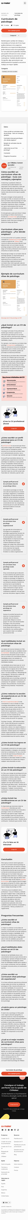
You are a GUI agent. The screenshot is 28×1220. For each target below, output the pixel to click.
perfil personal (7, 446)
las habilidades (5, 653)
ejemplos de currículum (15, 239)
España (3, 1183)
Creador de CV (5, 1138)
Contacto (16, 1167)
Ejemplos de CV (18, 1141)
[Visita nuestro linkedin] (2, 1130)
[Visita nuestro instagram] (8, 1130)
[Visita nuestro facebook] (5, 1130)
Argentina (4, 1190)
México (3, 1193)
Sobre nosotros (18, 1164)
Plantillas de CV (18, 1138)
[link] (21, 14)
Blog (15, 1154)
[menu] (14, 143)
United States (5, 1196)
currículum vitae (12, 217)
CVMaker (16, 241)
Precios (16, 1170)
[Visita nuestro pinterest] (15, 1130)
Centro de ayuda (5, 1164)
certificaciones (5, 808)
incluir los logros (17, 756)
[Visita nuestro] (18, 1130)
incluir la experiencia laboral (10, 702)
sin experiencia (11, 345)
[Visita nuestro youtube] (12, 1130)
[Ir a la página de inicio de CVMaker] (5, 3)
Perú (2, 1187)
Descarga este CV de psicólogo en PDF (11, 318)
